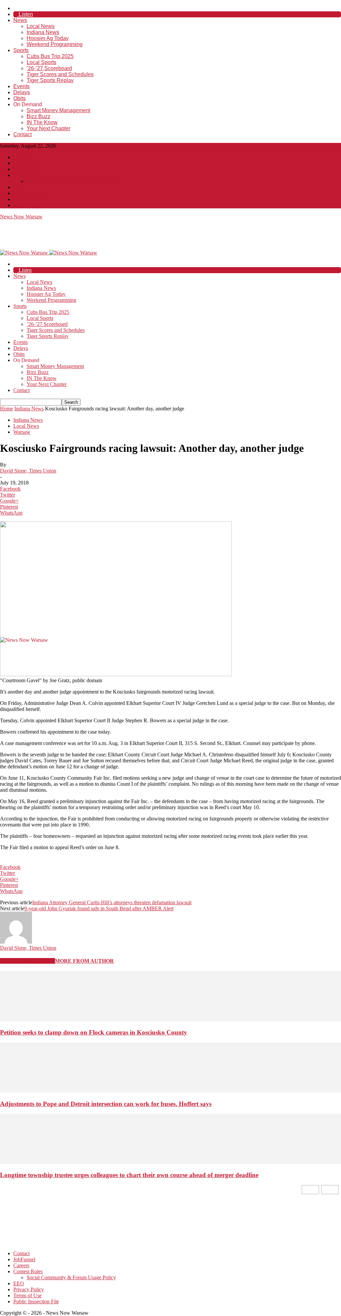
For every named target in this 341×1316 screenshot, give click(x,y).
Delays (21, 92)
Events (21, 86)
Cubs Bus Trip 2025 (50, 56)
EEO (18, 187)
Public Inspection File (36, 205)
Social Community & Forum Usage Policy (71, 181)
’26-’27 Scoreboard (49, 68)
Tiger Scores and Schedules (60, 74)
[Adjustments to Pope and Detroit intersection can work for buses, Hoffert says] (170, 1091)
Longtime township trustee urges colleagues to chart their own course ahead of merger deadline (129, 1174)
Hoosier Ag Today (48, 38)
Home (6, 408)
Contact (22, 134)
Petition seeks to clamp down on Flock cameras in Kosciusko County (93, 1032)
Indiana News (43, 32)
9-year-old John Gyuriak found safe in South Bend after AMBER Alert (98, 908)
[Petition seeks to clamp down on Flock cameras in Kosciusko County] (170, 1019)
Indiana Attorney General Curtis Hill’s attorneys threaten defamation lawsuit (111, 902)
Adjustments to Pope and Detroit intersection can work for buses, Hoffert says (105, 1103)
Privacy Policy (28, 193)
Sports (21, 50)
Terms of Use (27, 199)
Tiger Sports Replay (50, 80)
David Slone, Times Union (28, 471)
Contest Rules (28, 175)
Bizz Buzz (38, 116)
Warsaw (21, 432)
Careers (21, 169)
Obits (19, 98)
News (20, 20)
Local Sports (41, 62)
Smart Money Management (58, 110)
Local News (41, 26)
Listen (25, 14)
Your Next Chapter (48, 128)
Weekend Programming (55, 44)
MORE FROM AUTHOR (84, 961)
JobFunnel (24, 163)
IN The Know (42, 122)
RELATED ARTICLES (27, 961)
